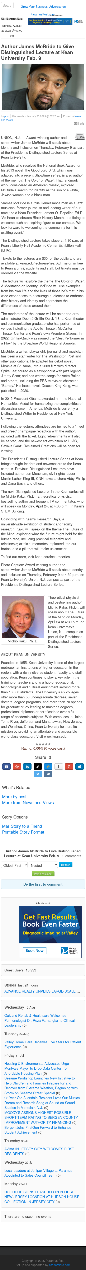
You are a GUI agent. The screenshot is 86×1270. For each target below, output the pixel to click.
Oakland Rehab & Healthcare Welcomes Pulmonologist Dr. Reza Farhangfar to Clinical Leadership (39, 1020)
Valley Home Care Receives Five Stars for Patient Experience (42, 1044)
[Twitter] (38, 774)
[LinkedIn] (27, 766)
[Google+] (17, 766)
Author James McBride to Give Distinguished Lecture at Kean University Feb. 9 (37, 52)
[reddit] (79, 766)
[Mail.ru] (48, 766)
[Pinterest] (69, 766)
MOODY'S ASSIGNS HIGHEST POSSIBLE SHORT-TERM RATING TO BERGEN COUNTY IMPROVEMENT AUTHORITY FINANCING (41, 1117)
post (6, 116)
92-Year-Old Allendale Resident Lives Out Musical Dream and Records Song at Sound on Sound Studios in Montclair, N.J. (42, 1102)
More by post (14, 796)
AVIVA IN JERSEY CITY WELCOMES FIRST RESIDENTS (39, 1151)
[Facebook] (6, 766)
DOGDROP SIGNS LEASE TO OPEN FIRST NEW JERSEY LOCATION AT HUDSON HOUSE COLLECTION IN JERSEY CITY (41, 1196)
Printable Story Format (23, 832)
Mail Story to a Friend (22, 826)
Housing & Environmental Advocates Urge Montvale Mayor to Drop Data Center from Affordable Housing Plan (37, 1068)
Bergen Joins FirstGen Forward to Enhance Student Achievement (37, 1130)
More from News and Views (28, 802)
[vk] (48, 774)
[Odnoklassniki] (58, 766)
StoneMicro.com (60, 1265)
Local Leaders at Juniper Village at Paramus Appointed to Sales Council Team (38, 1173)
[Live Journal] (38, 766)
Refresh (65, 864)
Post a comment (43, 874)
